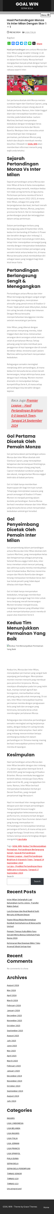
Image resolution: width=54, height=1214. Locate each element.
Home (46, 1207)
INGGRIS (11, 1118)
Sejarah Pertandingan (24, 852)
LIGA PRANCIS (13, 1148)
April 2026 (11, 995)
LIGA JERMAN (13, 1143)
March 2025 (12, 1060)
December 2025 (14, 1015)
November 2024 (14, 1080)
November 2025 (14, 1020)
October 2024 (13, 1085)
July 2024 (11, 1101)
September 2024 (15, 1090)
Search (10, 876)
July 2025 (11, 1040)
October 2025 (13, 1025)
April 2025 (11, 1055)
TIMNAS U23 (12, 1183)
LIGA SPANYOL (13, 1153)
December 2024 (14, 1075)
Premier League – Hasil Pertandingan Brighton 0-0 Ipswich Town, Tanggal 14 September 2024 (25, 859)
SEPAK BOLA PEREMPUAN (18, 1168)
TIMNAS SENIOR (14, 1173)
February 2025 (14, 1065)
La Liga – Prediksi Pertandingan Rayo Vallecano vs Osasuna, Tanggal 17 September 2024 (24, 869)
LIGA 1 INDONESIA (15, 1123)
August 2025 (13, 1035)
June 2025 (12, 1045)
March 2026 (12, 1000)
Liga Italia (22, 839)
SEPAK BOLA (12, 1163)
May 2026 (11, 990)
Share (39, 43)
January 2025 (13, 1070)
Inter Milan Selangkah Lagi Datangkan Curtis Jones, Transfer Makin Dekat (23, 903)
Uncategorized (14, 1188)
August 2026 (13, 985)
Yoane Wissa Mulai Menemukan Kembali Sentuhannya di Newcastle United (24, 923)
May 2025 (11, 1050)
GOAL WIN (27, 4)
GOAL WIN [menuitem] (32, 143)
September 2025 (15, 1030)
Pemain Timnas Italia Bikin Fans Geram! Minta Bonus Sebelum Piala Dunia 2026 (23, 935)
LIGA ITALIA (30, 32)
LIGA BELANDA (13, 1128)
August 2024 (13, 1096)
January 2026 (13, 1010)
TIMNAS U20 (12, 1178)
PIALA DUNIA (13, 1158)
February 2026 (14, 1005)
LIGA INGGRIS (13, 1133)
